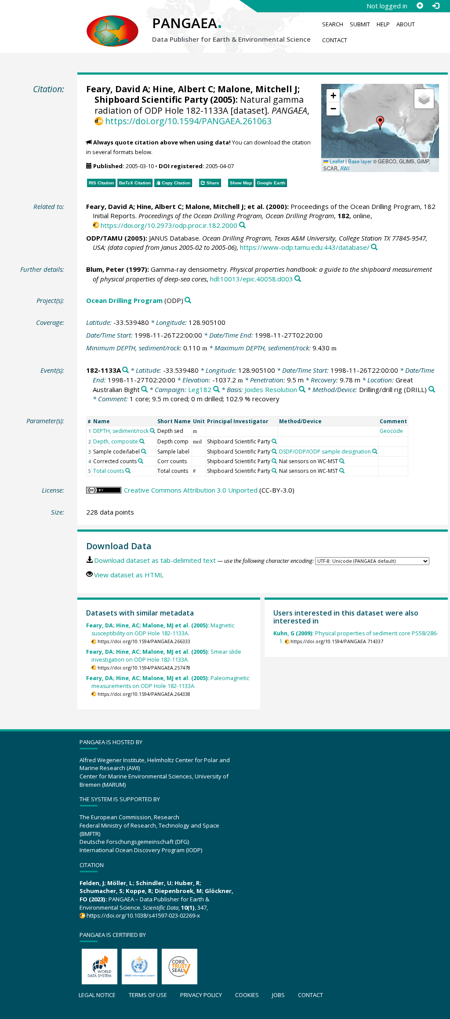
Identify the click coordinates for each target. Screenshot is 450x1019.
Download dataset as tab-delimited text (155, 560)
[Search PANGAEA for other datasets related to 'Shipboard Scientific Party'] (274, 441)
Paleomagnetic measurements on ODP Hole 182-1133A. (167, 682)
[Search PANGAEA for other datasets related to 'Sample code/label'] (143, 451)
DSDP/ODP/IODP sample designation (325, 451)
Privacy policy (201, 995)
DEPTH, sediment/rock (121, 431)
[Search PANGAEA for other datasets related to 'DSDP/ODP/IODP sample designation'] (374, 451)
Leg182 (199, 389)
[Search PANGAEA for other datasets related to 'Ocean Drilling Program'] (188, 300)
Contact (334, 40)
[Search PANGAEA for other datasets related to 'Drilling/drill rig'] (431, 389)
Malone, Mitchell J (258, 89)
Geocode (391, 431)
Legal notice (97, 995)
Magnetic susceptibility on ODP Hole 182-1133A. (160, 629)
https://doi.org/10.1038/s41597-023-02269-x (143, 915)
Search (332, 24)
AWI (344, 168)
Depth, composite (115, 441)
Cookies (247, 995)
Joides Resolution (271, 389)
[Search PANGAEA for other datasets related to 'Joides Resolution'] (302, 389)
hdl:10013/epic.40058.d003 (251, 278)
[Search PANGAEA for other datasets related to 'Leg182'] (216, 389)
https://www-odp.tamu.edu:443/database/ (305, 247)
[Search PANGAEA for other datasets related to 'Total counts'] (128, 470)
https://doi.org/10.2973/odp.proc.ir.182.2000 (169, 225)
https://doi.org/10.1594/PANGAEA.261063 (188, 121)
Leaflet (336, 161)
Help (383, 24)
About (405, 24)
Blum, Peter (105, 269)
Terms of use (148, 995)
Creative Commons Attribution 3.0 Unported (191, 490)
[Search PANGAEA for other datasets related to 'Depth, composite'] (142, 441)
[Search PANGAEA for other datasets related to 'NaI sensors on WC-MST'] (342, 461)
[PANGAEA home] (112, 22)
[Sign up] (420, 5)
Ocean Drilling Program (124, 300)
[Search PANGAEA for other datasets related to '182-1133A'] (125, 370)
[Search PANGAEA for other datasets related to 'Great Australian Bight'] (144, 389)
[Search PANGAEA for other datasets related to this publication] (242, 225)
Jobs (278, 995)
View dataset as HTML (128, 574)
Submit (360, 24)
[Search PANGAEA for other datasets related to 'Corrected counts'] (140, 461)
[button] (380, 123)
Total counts (108, 471)
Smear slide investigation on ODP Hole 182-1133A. (163, 655)
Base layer (360, 161)
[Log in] (435, 5)
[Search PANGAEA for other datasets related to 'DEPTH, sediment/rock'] (152, 430)
